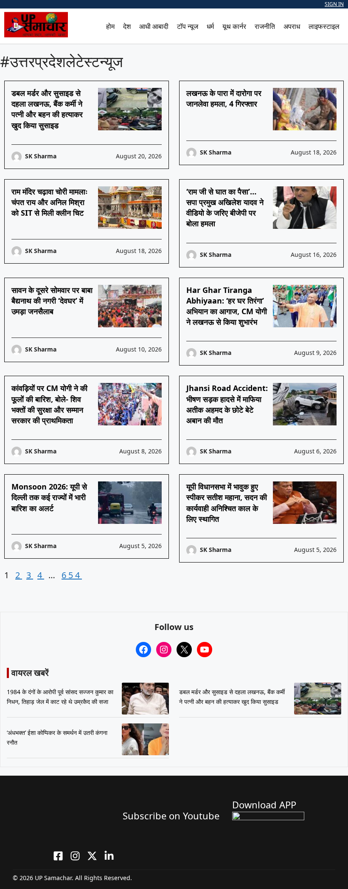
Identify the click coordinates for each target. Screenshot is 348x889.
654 (72, 575)
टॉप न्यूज (187, 26)
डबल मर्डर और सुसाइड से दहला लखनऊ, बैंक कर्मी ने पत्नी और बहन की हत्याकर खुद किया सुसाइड (47, 109)
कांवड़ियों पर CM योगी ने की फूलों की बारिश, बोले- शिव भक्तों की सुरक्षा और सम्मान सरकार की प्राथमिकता (49, 404)
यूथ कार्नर (234, 26)
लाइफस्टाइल (324, 26)
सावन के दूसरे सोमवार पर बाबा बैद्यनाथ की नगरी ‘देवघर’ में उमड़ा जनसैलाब (52, 300)
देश (127, 26)
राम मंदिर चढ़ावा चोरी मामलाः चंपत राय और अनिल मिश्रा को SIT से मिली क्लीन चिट (49, 202)
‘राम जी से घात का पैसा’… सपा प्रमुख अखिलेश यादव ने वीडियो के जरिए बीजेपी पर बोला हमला (225, 207)
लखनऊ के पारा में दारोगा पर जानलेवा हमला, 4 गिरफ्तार (223, 98)
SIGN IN (334, 4)
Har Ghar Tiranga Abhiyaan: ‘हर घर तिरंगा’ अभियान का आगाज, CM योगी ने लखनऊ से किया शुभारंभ (226, 306)
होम (110, 26)
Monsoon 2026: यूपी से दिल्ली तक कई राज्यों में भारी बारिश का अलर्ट (49, 497)
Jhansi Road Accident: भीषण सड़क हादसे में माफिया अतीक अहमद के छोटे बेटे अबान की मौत (227, 404)
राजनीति (265, 26)
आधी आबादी (153, 26)
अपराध (291, 26)
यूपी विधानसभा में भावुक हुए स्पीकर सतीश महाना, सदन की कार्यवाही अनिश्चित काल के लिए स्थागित (226, 502)
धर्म (210, 26)
